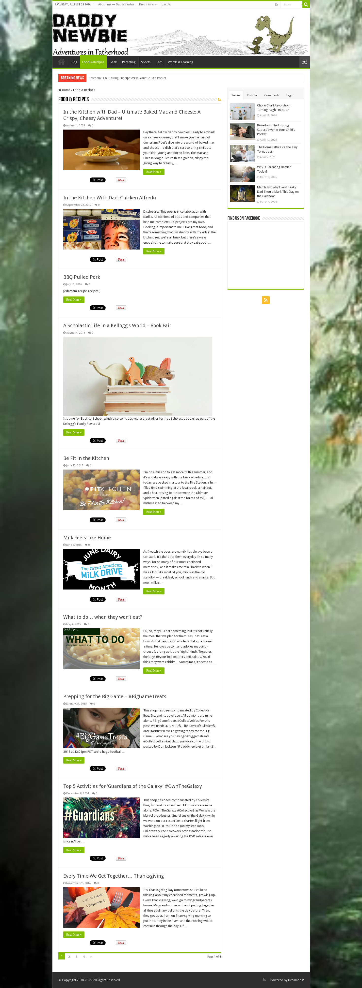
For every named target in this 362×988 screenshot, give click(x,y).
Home (65, 90)
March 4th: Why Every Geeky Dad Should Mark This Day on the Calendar (278, 191)
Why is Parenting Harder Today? (110, 78)
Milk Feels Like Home (87, 538)
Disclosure (146, 4)
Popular (252, 95)
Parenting (129, 62)
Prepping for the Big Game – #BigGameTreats (114, 696)
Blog (74, 62)
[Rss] (277, 5)
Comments (272, 95)
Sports (145, 62)
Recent (236, 95)
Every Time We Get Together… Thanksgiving (113, 876)
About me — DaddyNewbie (116, 4)
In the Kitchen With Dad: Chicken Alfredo (109, 198)
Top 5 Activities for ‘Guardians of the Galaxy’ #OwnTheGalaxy (132, 786)
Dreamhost (296, 980)
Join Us (165, 4)
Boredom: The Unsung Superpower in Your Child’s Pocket (276, 129)
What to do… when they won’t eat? (102, 617)
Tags (289, 95)
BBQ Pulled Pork (81, 277)
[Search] (306, 4)
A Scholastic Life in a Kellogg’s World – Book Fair (117, 325)
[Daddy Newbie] (181, 32)
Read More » (154, 172)
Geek (113, 62)
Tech (159, 62)
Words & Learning (180, 62)
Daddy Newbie (61, 61)
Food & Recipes (93, 62)
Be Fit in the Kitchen (86, 458)
